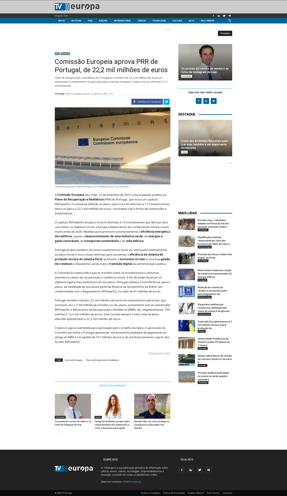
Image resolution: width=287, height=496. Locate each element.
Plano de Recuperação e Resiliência (102, 360)
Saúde (98, 417)
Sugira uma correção (160, 353)
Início (61, 20)
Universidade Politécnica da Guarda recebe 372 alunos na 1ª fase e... (214, 342)
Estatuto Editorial (196, 493)
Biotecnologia (205, 247)
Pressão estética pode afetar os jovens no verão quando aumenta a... (213, 376)
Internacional (122, 20)
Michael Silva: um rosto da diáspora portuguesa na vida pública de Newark (151, 424)
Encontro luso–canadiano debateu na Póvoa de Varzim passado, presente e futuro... (213, 223)
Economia (65, 53)
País (90, 20)
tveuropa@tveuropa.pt (79, 93)
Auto (191, 20)
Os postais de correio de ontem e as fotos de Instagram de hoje (205, 70)
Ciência (142, 20)
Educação (203, 348)
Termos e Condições (150, 493)
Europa (103, 20)
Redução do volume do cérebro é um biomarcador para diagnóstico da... (212, 290)
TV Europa (60, 93)
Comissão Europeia (74, 360)
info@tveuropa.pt (131, 481)
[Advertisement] (112, 39)
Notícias (76, 20)
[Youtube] (229, 15)
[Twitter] (224, 15)
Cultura (177, 20)
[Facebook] (213, 15)
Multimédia (207, 20)
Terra (184, 152)
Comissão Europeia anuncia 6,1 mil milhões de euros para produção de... (215, 325)
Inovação (202, 280)
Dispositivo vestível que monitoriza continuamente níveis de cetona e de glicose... (214, 307)
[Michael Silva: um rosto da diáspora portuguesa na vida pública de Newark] (152, 406)
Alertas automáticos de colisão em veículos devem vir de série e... (215, 359)
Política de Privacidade (174, 493)
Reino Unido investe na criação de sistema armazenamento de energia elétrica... (215, 273)
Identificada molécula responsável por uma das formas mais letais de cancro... (215, 240)
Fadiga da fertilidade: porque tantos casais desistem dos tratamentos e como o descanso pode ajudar (112, 424)
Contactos (227, 493)
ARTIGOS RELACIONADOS (112, 385)
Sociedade (60, 417)
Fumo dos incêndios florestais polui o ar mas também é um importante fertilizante (204, 144)
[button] (229, 21)
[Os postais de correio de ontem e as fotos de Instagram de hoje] (73, 406)
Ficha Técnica (213, 493)
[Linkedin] (218, 15)
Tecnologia (159, 20)
